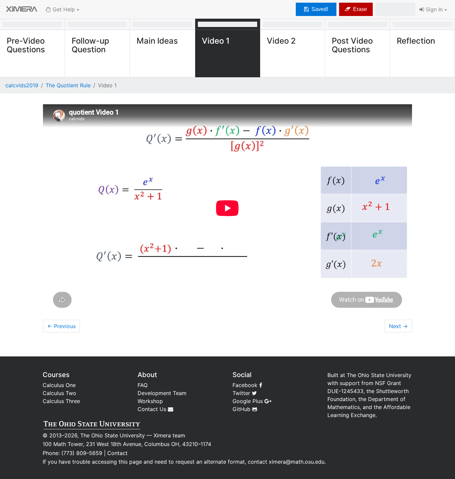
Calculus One (59, 385)
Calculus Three (61, 401)
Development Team (162, 393)
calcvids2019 (21, 85)
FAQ (143, 385)
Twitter (242, 393)
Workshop (150, 401)
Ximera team (169, 435)
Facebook (245, 385)
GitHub (242, 409)
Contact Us (153, 409)
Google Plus (248, 401)
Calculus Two (59, 393)
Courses (56, 375)
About (147, 375)
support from (356, 383)
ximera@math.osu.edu (296, 461)
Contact (117, 453)
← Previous (61, 326)
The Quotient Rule (68, 85)
